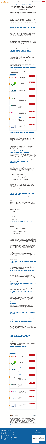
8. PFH (19, 124)
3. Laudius (19, 88)
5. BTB (19, 103)
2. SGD (19, 360)
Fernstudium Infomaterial (17, 4)
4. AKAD (19, 95)
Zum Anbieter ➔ (32, 76)
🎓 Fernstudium (23, 4)
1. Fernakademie (21, 75)
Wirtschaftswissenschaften (28, 4)
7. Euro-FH (19, 117)
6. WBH (19, 111)
